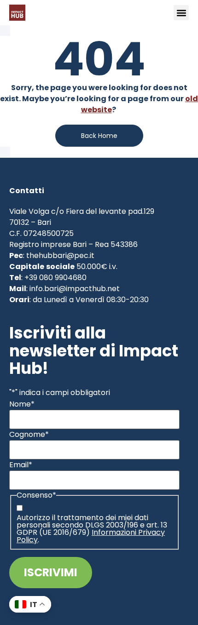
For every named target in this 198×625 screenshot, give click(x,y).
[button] (181, 12)
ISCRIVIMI (50, 572)
